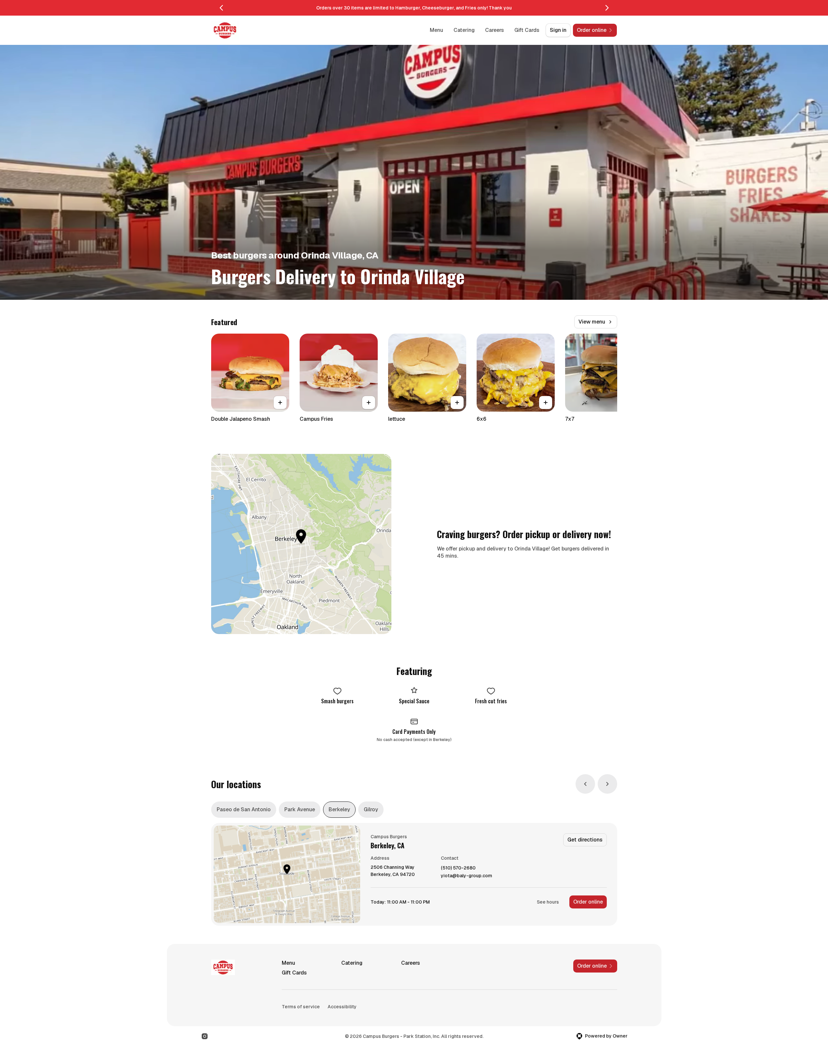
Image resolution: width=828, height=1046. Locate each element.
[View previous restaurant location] (585, 784)
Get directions (585, 839)
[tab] (243, 809)
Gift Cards (526, 30)
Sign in (558, 30)
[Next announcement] (607, 8)
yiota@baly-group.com (466, 876)
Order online (588, 901)
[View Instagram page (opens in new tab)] (205, 1036)
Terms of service (301, 1007)
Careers (494, 30)
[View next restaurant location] (607, 784)
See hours (548, 902)
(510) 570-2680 (458, 868)
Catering (464, 30)
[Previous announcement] (221, 8)
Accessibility (342, 1007)
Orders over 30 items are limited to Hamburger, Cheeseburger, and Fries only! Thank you (414, 8)
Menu (436, 30)
